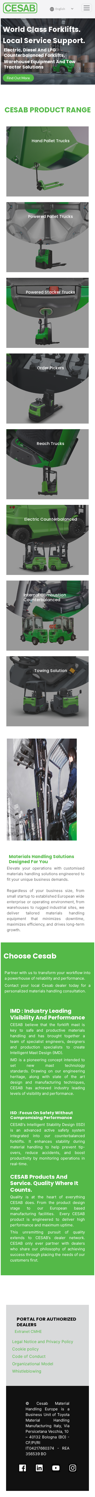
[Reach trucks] (47, 464)
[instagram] (73, 1467)
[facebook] (22, 1467)
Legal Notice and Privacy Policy (42, 1341)
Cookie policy (25, 1348)
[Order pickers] (47, 388)
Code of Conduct (29, 1356)
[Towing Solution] (47, 691)
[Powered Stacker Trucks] (47, 313)
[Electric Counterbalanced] (47, 540)
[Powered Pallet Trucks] (47, 237)
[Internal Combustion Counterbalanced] (47, 615)
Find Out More (18, 78)
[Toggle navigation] (86, 8)
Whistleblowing (26, 1371)
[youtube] (56, 1467)
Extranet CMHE (28, 1331)
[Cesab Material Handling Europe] (22, 8)
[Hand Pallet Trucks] (47, 161)
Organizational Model (32, 1363)
